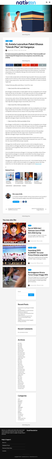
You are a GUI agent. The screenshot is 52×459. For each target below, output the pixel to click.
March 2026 (20, 348)
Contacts (4, 451)
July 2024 (20, 376)
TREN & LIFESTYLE (21, 418)
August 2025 (20, 358)
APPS (19, 399)
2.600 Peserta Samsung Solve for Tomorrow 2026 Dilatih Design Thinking (25, 317)
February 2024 (21, 383)
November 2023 (21, 387)
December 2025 (21, 352)
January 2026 (20, 351)
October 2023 (21, 388)
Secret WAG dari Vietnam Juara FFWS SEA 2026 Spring (36, 230)
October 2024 (21, 372)
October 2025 (21, 355)
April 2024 (20, 380)
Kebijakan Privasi (6, 445)
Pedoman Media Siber (7, 448)
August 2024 (20, 374)
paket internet (9, 185)
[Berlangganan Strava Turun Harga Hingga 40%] (14, 277)
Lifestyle (19, 410)
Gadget (19, 404)
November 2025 (21, 354)
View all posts (16, 201)
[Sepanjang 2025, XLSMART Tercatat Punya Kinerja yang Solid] (14, 255)
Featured (19, 403)
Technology (20, 415)
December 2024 (21, 369)
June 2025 (20, 361)
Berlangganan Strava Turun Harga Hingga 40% (38, 273)
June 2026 (20, 344)
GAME (19, 406)
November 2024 (21, 370)
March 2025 (20, 365)
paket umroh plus (17, 185)
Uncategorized (21, 419)
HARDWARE (20, 407)
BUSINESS (30, 247)
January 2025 (20, 368)
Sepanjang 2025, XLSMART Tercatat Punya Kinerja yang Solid (38, 252)
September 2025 (21, 357)
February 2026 (21, 350)
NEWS (30, 225)
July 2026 (20, 343)
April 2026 (20, 347)
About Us (4, 442)
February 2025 (21, 366)
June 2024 (20, 377)
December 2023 (21, 385)
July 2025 (20, 359)
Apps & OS (20, 400)
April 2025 (20, 363)
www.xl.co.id (38, 163)
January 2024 (20, 384)
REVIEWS (20, 412)
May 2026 (20, 346)
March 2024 (20, 381)
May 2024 (20, 379)
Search (19, 291)
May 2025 (20, 362)
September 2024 (21, 373)
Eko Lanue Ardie (10, 50)
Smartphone (20, 414)
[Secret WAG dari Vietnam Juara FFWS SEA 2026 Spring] (14, 232)
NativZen (27, 456)
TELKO (19, 417)
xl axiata (24, 185)
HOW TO (20, 408)
